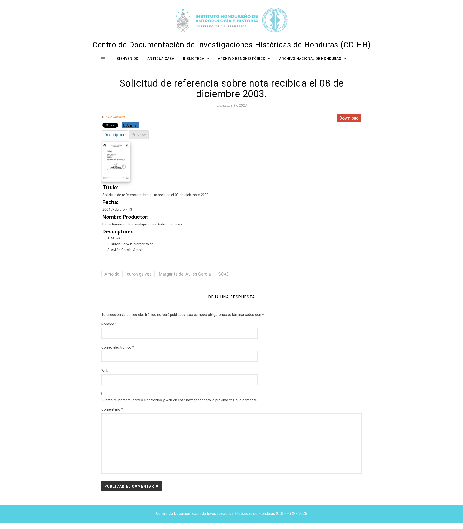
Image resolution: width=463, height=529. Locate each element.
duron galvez (139, 274)
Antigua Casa (160, 59)
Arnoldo (111, 274)
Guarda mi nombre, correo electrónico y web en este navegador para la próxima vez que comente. (179, 400)
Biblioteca (193, 59)
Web (104, 370)
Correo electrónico (117, 347)
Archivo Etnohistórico (242, 59)
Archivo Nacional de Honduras (310, 59)
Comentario (112, 409)
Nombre (109, 324)
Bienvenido (128, 59)
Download (349, 118)
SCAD (223, 274)
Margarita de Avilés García (185, 274)
